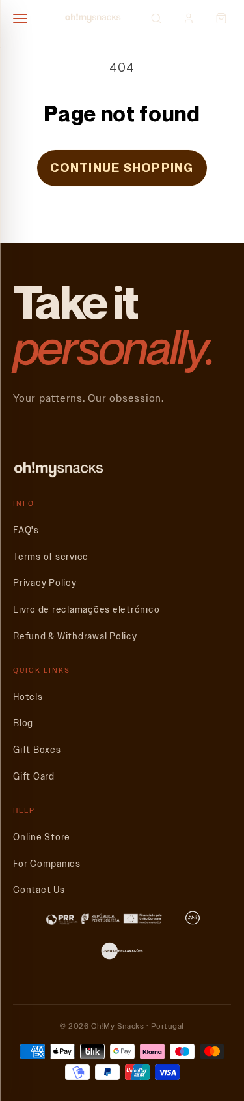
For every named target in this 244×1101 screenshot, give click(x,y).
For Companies (47, 864)
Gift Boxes (37, 750)
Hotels (28, 697)
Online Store (41, 837)
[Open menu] (26, 18)
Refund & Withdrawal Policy (75, 636)
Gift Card (34, 777)
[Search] (156, 18)
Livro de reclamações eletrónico (86, 610)
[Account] (188, 18)
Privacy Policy (45, 583)
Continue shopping (121, 167)
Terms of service (50, 557)
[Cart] (221, 18)
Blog (23, 723)
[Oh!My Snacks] (93, 18)
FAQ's (26, 530)
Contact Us (39, 890)
